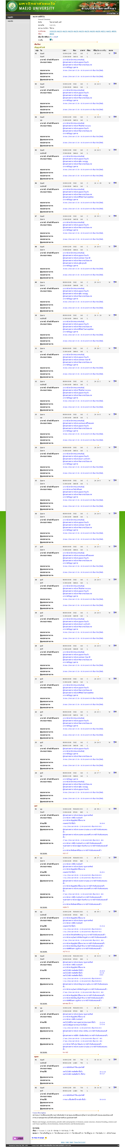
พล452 (108, 31)
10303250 (53, 31)
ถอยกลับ (10, 21)
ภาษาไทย (112, 13)
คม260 (92, 31)
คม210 (59, 31)
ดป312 (103, 31)
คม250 (70, 31)
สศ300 (114, 31)
